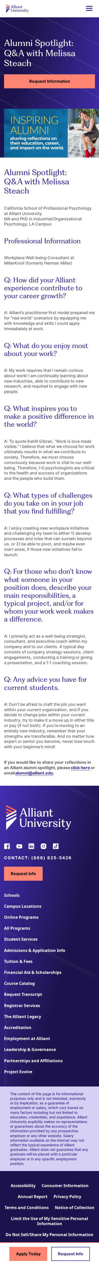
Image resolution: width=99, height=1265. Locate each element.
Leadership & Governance (30, 1049)
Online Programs (21, 917)
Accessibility (23, 1185)
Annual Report (32, 1196)
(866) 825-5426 (51, 857)
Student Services (21, 939)
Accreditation (17, 1027)
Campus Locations (22, 906)
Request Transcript (23, 994)
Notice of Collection (74, 1207)
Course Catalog (19, 983)
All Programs (17, 928)
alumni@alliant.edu (34, 772)
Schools (12, 895)
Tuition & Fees (18, 961)
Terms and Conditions (27, 1207)
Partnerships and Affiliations (33, 1061)
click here (80, 767)
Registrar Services (22, 1005)
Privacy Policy (67, 1196)
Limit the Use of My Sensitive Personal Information (49, 1221)
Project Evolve (18, 1072)
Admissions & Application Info (34, 950)
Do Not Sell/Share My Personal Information (49, 1234)
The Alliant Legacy (22, 1016)
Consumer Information (65, 1185)
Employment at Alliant (27, 1038)
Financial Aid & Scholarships (32, 972)
